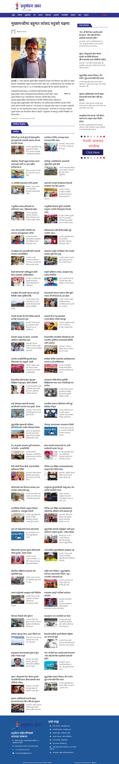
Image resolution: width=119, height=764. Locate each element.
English (86, 15)
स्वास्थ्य (40, 15)
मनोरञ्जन (48, 15)
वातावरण (73, 15)
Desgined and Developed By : (85, 762)
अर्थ (34, 15)
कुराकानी (56, 15)
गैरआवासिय (65, 15)
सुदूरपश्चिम (27, 15)
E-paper (104, 15)
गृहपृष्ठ (13, 15)
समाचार (20, 15)
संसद (79, 15)
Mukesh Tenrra (21, 32)
